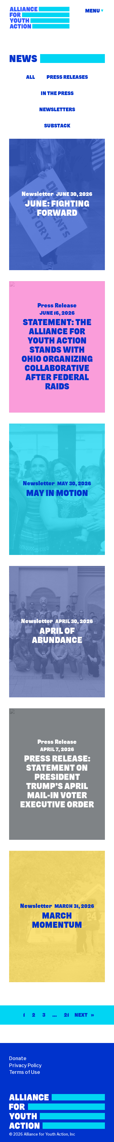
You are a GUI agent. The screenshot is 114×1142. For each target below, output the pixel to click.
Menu (92, 10)
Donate (17, 1058)
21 (66, 1014)
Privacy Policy (25, 1065)
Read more (31, 152)
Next (84, 1014)
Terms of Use (24, 1072)
